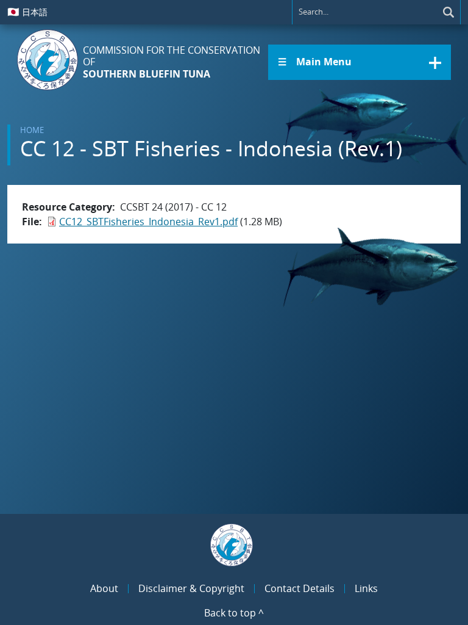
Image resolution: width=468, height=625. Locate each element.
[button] (359, 62)
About (104, 588)
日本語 (27, 11)
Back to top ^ (234, 613)
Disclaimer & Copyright (191, 588)
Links (366, 588)
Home (32, 130)
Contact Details (299, 588)
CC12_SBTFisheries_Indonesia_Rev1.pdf (148, 221)
